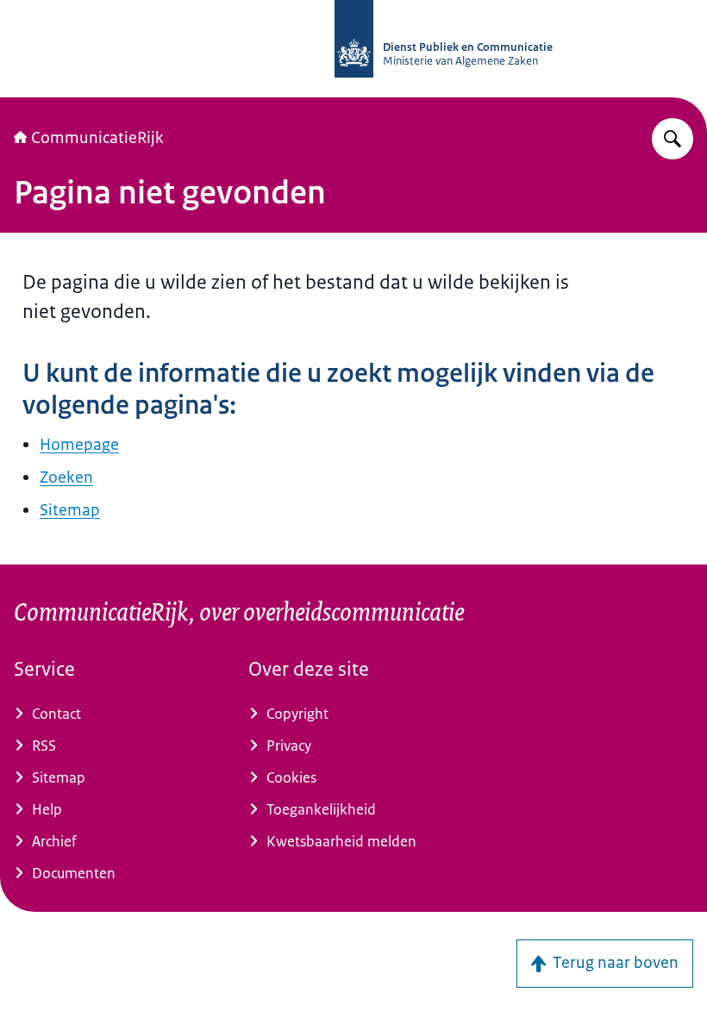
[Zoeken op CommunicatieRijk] (672, 138)
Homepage (79, 444)
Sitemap (70, 510)
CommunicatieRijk (97, 138)
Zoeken (66, 477)
